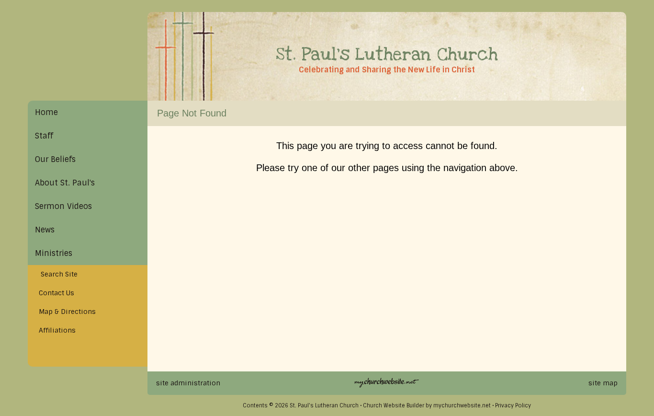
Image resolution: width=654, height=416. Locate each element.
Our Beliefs (55, 159)
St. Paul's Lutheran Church (387, 54)
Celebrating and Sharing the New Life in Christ (387, 70)
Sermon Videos (63, 206)
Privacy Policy (513, 405)
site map (603, 383)
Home (46, 112)
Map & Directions (65, 311)
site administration (188, 383)
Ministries (53, 253)
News (45, 230)
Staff (44, 136)
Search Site (56, 274)
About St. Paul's (65, 183)
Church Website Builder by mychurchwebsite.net (427, 405)
